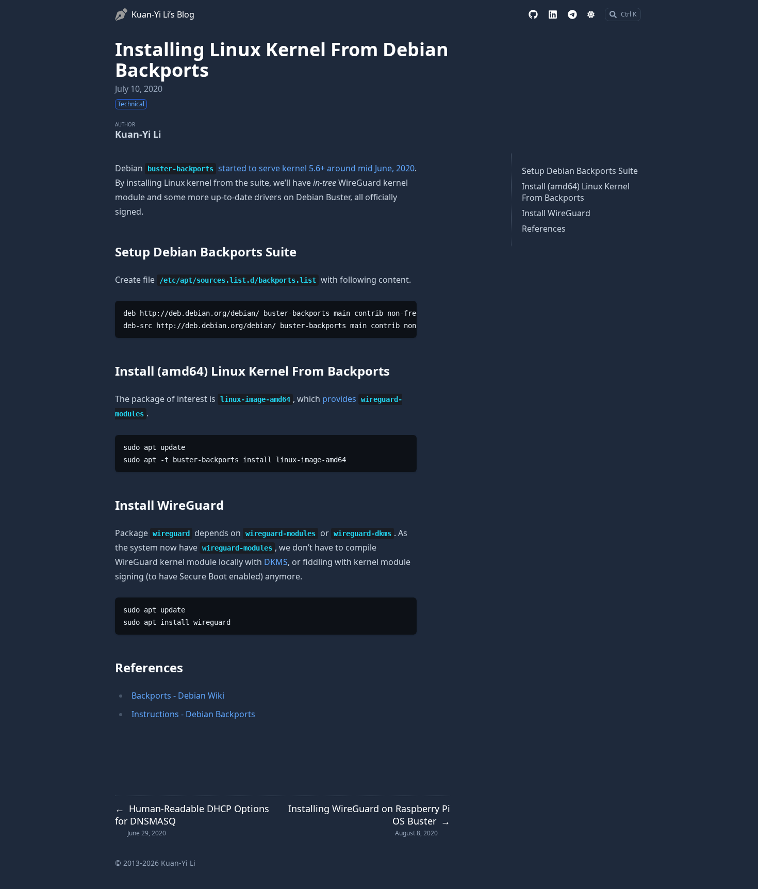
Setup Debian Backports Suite (580, 170)
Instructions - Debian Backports (193, 714)
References (544, 228)
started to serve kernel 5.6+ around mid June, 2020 (316, 168)
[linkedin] (552, 14)
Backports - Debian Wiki (177, 695)
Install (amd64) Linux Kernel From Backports (576, 192)
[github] (533, 14)
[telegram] (572, 14)
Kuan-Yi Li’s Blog (162, 14)
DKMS (276, 562)
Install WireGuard (556, 213)
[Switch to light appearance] (591, 14)
